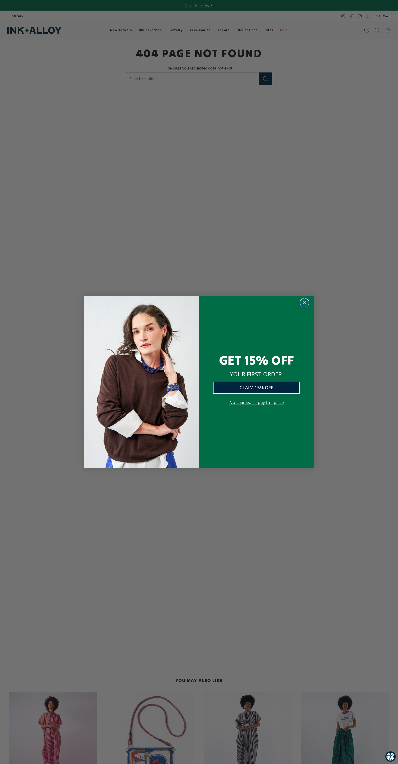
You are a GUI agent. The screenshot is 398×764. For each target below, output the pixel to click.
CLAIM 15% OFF (256, 387)
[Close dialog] (304, 303)
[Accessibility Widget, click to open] (390, 756)
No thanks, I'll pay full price (256, 402)
